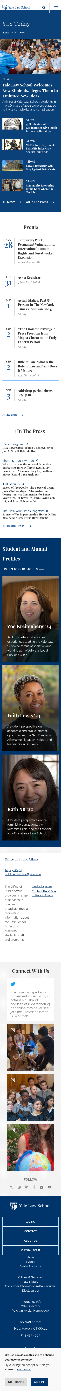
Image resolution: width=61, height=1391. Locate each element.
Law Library (30, 1281)
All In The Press (37, 202)
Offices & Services (30, 1277)
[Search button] (43, 11)
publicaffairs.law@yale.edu (23, 874)
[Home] (17, 8)
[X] (11, 1187)
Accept (39, 1382)
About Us (30, 1240)
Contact (30, 1231)
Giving (30, 1221)
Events (30, 1261)
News (30, 1257)
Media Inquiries (42, 886)
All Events (10, 414)
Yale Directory (30, 1306)
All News (8, 202)
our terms (24, 1369)
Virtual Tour (30, 1250)
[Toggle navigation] (55, 6)
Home (5, 32)
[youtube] (50, 1187)
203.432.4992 (30, 1335)
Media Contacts (30, 1266)
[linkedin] (26, 1187)
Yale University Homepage (30, 1310)
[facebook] (34, 1187)
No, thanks (16, 1382)
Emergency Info (30, 1301)
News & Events (19, 32)
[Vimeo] (41, 1187)
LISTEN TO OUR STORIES (20, 569)
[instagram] (19, 1187)
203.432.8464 (13, 870)
